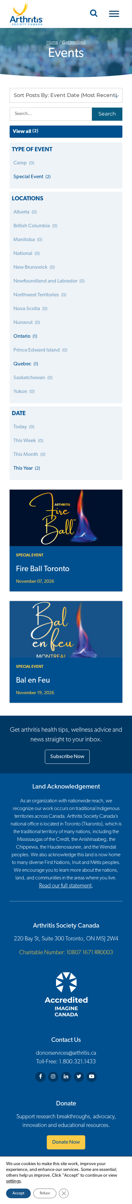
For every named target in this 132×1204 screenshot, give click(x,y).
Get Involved (74, 42)
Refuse (45, 1193)
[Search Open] (93, 13)
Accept (18, 1193)
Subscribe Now (67, 756)
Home (52, 42)
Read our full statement (65, 886)
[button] (66, 95)
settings (13, 1181)
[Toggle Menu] (114, 14)
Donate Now (66, 1142)
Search (107, 114)
